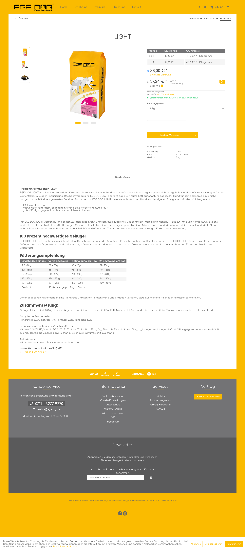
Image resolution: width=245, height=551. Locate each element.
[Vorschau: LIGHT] (25, 52)
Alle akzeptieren (213, 544)
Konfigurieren (234, 544)
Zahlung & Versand (113, 396)
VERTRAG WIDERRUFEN (208, 397)
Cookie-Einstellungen (113, 400)
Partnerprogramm (160, 400)
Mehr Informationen (65, 546)
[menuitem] (64, 7)
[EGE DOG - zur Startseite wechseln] (34, 7)
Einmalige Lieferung (160, 75)
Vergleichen (156, 147)
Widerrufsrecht (113, 409)
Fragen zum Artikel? (34, 352)
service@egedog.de (48, 409)
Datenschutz (113, 404)
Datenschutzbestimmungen (122, 469)
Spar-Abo (155, 86)
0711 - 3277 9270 (49, 404)
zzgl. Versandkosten (165, 94)
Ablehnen (196, 544)
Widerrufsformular (113, 413)
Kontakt (160, 409)
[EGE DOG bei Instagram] (125, 514)
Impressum (113, 421)
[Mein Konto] (205, 7)
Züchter (160, 396)
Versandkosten (115, 500)
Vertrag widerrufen (160, 404)
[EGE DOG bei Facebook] (120, 514)
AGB (113, 417)
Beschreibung (122, 177)
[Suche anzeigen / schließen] (199, 7)
